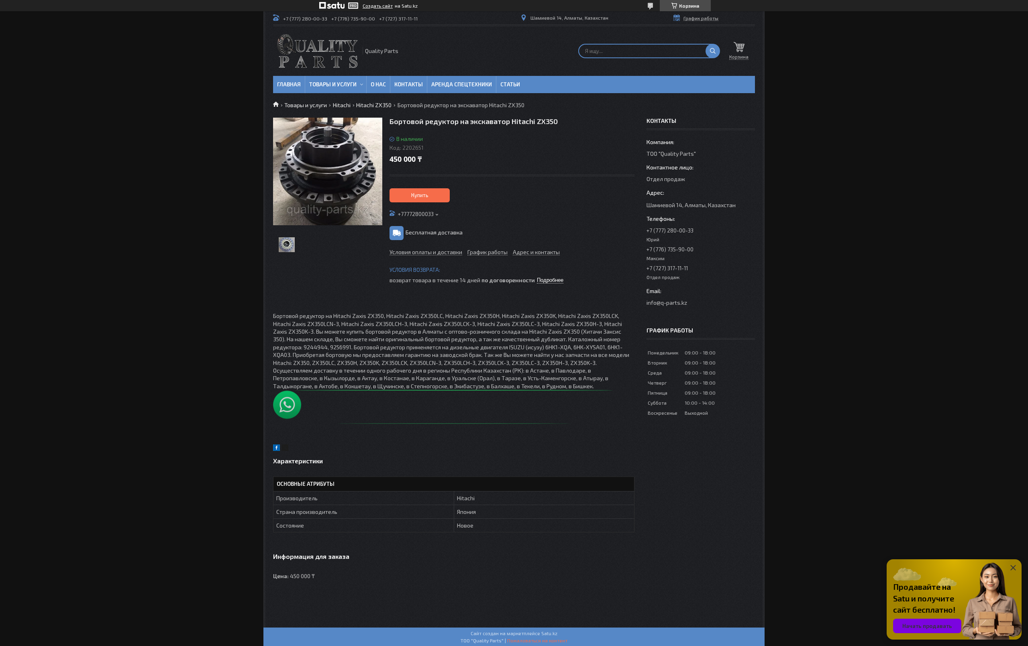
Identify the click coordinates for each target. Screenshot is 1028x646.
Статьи (510, 84)
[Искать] (713, 51)
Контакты (408, 84)
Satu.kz (549, 633)
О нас (378, 84)
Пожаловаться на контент (537, 640)
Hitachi (342, 105)
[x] (285, 448)
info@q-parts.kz (667, 302)
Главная (289, 84)
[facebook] (276, 448)
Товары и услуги (333, 84)
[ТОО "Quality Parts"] (317, 51)
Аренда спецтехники (461, 84)
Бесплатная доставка (434, 232)
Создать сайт (378, 5)
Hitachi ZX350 (374, 105)
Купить (419, 195)
